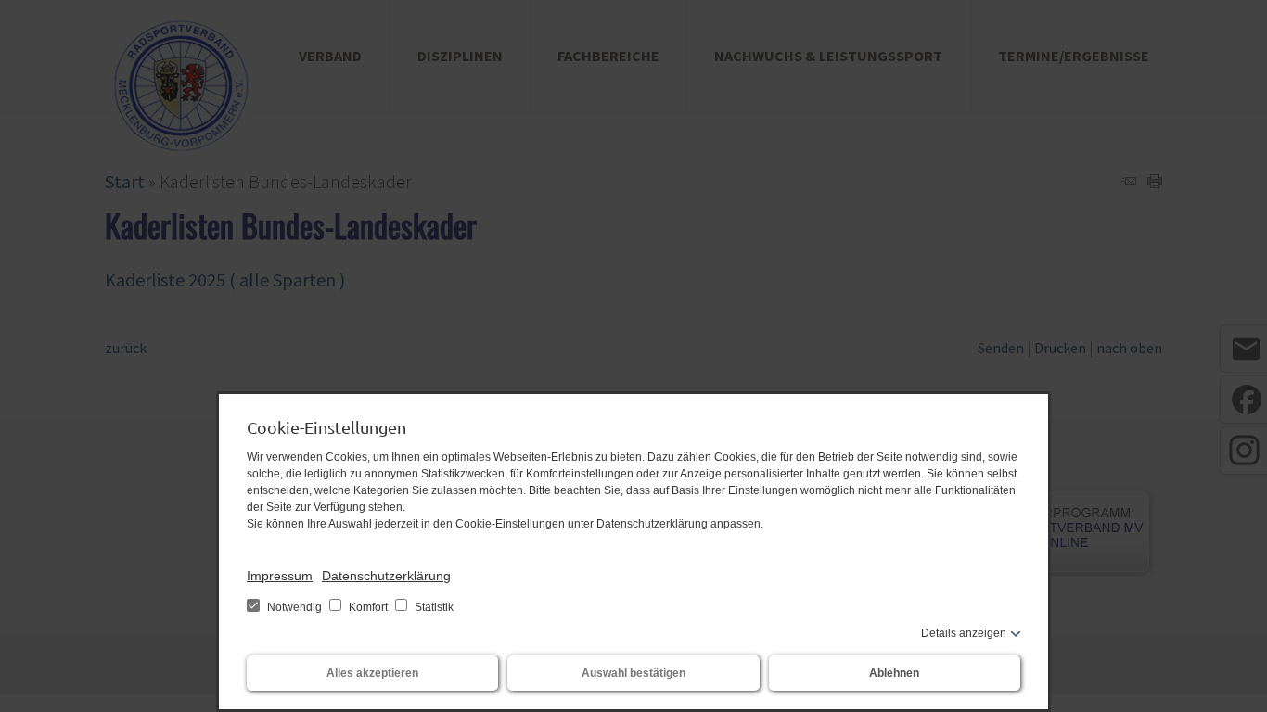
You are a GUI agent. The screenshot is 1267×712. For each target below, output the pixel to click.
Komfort (368, 607)
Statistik (433, 607)
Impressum (280, 575)
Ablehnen (894, 673)
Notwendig (294, 607)
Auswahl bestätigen (633, 673)
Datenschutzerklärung (386, 575)
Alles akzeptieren (372, 673)
